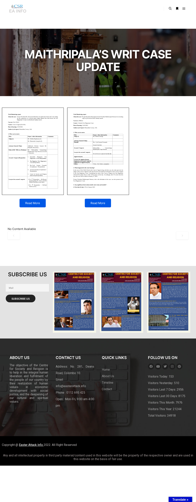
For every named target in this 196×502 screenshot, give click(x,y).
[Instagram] (172, 366)
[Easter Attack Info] (17, 8)
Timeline (107, 382)
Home (106, 369)
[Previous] (14, 235)
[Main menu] (183, 8)
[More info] (177, 8)
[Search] (170, 8)
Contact (107, 389)
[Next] (182, 235)
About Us (108, 376)
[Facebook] (151, 366)
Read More (32, 203)
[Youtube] (158, 366)
